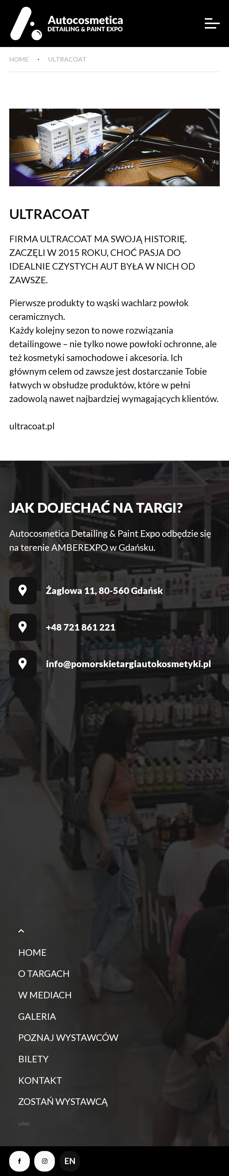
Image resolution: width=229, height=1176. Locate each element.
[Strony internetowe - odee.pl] (24, 1123)
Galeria (37, 1016)
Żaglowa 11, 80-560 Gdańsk (104, 590)
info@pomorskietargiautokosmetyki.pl (128, 663)
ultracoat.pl (32, 425)
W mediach (45, 994)
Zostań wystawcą (63, 1101)
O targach (44, 973)
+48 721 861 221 (80, 627)
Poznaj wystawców (68, 1037)
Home (32, 952)
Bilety (33, 1058)
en (69, 1161)
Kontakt (40, 1080)
